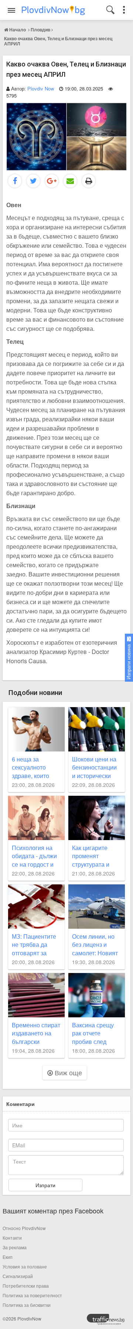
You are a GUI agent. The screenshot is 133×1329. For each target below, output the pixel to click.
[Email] (70, 181)
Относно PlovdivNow (24, 1228)
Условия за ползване (25, 1266)
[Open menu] (11, 10)
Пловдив (40, 29)
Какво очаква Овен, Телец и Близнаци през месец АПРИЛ (58, 41)
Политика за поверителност (32, 1295)
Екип (8, 1257)
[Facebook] (14, 181)
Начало (17, 29)
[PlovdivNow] (108, 1321)
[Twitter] (33, 181)
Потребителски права (26, 1285)
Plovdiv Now (40, 88)
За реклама (15, 1247)
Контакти (12, 1237)
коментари (20, 1103)
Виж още (67, 1072)
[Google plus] (51, 181)
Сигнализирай (18, 1276)
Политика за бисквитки (27, 1305)
